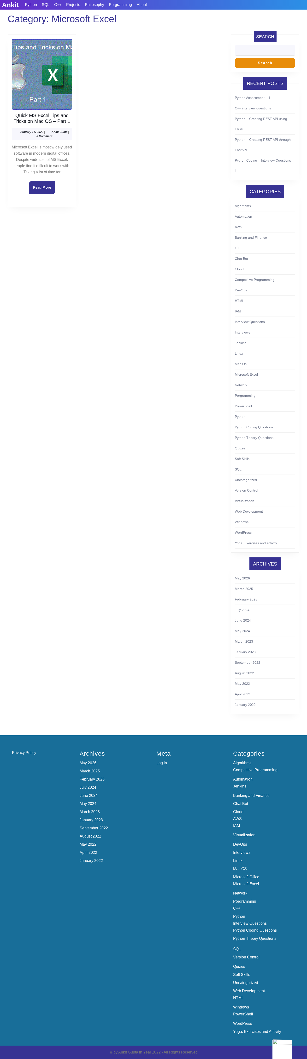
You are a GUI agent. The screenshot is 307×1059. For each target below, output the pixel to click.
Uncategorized (246, 480)
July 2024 (242, 610)
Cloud (239, 269)
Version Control (246, 490)
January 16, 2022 (31, 132)
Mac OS (241, 364)
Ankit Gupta (60, 132)
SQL (45, 5)
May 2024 (242, 631)
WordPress (243, 532)
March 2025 (244, 589)
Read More (44, 189)
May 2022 (242, 683)
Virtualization (244, 501)
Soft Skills (242, 459)
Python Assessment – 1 (252, 98)
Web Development (249, 511)
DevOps (241, 290)
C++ (57, 5)
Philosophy (94, 5)
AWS (238, 227)
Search (265, 36)
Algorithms (243, 206)
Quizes (240, 448)
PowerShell (243, 406)
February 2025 (246, 599)
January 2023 (245, 652)
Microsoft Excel (246, 374)
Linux (239, 353)
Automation (243, 216)
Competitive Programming (254, 280)
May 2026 (242, 578)
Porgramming (120, 5)
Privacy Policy (24, 753)
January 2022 (245, 705)
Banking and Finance (251, 237)
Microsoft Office (246, 877)
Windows (241, 522)
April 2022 (242, 694)
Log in (161, 763)
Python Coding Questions (254, 427)
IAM (238, 311)
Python (31, 5)
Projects (73, 5)
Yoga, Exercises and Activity (256, 543)
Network (241, 385)
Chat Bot (241, 259)
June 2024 (243, 620)
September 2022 (247, 662)
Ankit (10, 5)
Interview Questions (250, 322)
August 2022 (244, 673)
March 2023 (244, 641)
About (142, 5)
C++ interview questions (253, 108)
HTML (239, 301)
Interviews (242, 332)
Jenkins (240, 343)
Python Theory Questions (254, 438)
